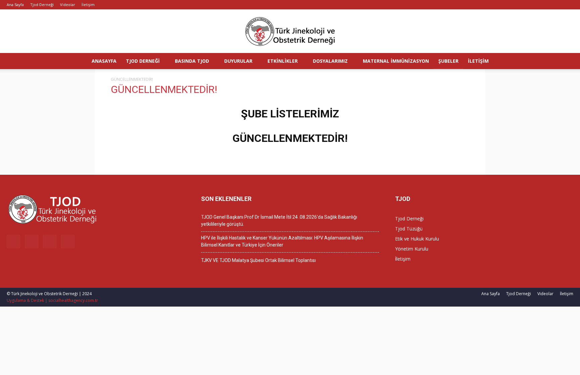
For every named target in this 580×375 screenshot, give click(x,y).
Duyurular (238, 61)
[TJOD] (290, 31)
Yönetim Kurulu (411, 249)
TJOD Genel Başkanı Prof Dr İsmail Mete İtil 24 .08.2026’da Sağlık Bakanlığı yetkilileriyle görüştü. (279, 220)
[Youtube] (568, 4)
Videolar (67, 4)
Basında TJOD (192, 61)
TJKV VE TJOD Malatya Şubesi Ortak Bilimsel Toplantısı (258, 260)
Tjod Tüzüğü (409, 228)
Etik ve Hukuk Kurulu (417, 238)
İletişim (88, 4)
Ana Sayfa (15, 4)
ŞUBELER (448, 61)
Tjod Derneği (42, 4)
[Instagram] (546, 4)
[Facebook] (535, 4)
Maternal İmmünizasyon (396, 61)
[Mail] (557, 4)
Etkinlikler (283, 61)
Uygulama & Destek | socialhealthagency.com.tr (52, 300)
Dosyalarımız (330, 61)
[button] (572, 61)
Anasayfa (104, 61)
